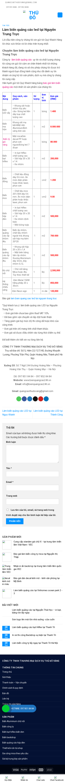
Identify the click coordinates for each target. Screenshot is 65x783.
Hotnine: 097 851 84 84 (22, 708)
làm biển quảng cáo (21, 59)
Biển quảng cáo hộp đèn (13, 742)
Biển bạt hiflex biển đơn (13, 732)
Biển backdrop (9, 737)
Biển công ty (8, 726)
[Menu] (4, 15)
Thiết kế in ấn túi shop (12, 748)
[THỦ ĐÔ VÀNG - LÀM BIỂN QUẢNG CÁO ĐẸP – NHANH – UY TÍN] (32, 15)
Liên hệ (5, 698)
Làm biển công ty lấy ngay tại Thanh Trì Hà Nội (35, 643)
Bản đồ (5, 693)
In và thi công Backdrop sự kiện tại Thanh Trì (34, 635)
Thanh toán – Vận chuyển (14, 682)
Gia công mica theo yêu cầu (15, 753)
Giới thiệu (6, 677)
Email (9, 482)
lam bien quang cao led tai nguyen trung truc (34, 298)
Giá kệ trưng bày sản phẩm (15, 759)
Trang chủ (7, 672)
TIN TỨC (6, 26)
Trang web (11, 496)
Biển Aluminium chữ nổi (13, 721)
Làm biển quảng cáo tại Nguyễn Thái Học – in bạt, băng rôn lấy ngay (36, 611)
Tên (9, 468)
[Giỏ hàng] (60, 14)
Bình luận (11, 442)
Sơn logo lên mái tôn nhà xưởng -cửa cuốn (33, 619)
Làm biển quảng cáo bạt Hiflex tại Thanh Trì (33, 627)
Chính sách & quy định (12, 688)
